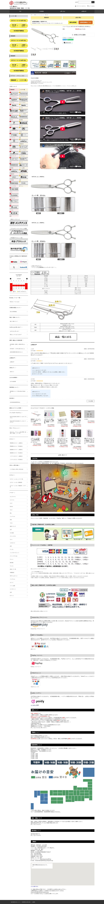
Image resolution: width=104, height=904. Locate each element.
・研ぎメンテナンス (15, 219)
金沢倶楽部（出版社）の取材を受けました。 (17, 345)
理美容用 (14, 80)
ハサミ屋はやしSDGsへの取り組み (16, 469)
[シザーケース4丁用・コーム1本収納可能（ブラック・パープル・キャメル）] (36, 433)
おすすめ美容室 (13, 377)
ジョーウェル (12, 516)
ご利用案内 (41, 11)
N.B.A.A (11, 506)
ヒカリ (11, 503)
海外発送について (14, 387)
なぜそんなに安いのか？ (15, 327)
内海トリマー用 (13, 569)
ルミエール (12, 499)
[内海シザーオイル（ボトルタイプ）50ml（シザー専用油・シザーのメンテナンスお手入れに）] (89, 433)
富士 (11, 513)
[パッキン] (89, 414)
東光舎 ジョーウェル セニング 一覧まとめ (41, 14)
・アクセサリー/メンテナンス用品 (18, 228)
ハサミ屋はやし (13, 6)
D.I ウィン (12, 595)
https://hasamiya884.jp (45, 859)
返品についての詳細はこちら (69, 37)
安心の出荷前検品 (13, 311)
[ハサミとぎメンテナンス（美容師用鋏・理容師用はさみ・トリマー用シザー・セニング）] (76, 414)
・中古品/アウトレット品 (16, 237)
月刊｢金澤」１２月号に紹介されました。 (18, 348)
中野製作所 (12, 572)
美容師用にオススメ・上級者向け (16, 449)
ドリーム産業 (12, 585)
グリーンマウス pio (13, 556)
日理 (11, 592)
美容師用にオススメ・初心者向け (16, 452)
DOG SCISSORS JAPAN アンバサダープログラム (18, 417)
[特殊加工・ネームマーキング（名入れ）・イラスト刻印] (36, 414)
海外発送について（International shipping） (17, 392)
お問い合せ (62, 11)
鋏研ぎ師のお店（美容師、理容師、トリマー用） (20, 8)
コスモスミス (12, 542)
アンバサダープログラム (15, 412)
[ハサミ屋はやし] (18, 5)
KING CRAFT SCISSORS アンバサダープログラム (18, 422)
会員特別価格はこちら (85, 22)
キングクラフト (13, 496)
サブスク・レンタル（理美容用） (16, 482)
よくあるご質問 (35, 705)
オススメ (12, 439)
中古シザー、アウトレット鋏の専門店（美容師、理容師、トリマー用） (18, 433)
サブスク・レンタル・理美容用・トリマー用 (18, 486)
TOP (20, 11)
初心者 (15, 25)
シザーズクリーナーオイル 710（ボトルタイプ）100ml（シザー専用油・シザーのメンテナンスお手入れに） (49, 441)
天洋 (11, 529)
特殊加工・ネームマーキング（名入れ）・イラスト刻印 (36, 420)
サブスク (12, 475)
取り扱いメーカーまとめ (14, 301)
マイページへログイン (81, 6)
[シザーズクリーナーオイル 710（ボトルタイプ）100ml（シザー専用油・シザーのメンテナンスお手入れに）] (49, 433)
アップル (11, 549)
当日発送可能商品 (19, 30)
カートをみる (91, 6)
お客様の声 (83, 11)
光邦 (11, 546)
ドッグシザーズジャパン (14, 552)
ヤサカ (11, 523)
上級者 (24, 25)
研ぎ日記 (12, 398)
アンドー (11, 559)
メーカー (12, 492)
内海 (11, 519)
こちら (37, 824)
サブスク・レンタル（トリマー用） (16, 479)
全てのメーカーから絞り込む (18, 20)
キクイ (11, 539)
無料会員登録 (73, 22)
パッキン (86, 419)
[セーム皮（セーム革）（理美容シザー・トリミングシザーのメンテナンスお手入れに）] (63, 414)
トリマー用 (23, 80)
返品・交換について (14, 317)
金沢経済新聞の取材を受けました (16, 352)
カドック (11, 582)
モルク (11, 509)
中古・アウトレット (14, 428)
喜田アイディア (13, 526)
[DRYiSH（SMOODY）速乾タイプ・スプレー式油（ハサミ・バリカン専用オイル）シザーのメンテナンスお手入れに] (76, 433)
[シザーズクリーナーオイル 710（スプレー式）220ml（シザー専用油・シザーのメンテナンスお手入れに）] (63, 433)
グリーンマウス (13, 536)
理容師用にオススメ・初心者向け (16, 446)
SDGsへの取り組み (14, 465)
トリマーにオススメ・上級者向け (16, 456)
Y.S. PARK (12, 532)
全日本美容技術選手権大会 (15, 402)
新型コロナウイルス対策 (15, 408)
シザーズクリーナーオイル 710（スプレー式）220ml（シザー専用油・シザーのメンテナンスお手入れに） (62, 441)
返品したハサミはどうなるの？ (16, 334)
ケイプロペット (13, 589)
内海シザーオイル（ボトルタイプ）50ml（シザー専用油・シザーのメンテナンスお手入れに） (89, 441)
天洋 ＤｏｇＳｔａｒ (14, 575)
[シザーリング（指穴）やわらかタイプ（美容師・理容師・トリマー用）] (49, 414)
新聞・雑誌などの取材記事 (16, 340)
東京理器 (11, 562)
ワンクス (11, 565)
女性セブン (12, 367)
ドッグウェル (12, 579)
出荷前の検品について (15, 307)
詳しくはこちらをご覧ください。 (39, 727)
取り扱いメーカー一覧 (15, 297)
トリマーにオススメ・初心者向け (16, 459)
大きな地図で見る (34, 886)
